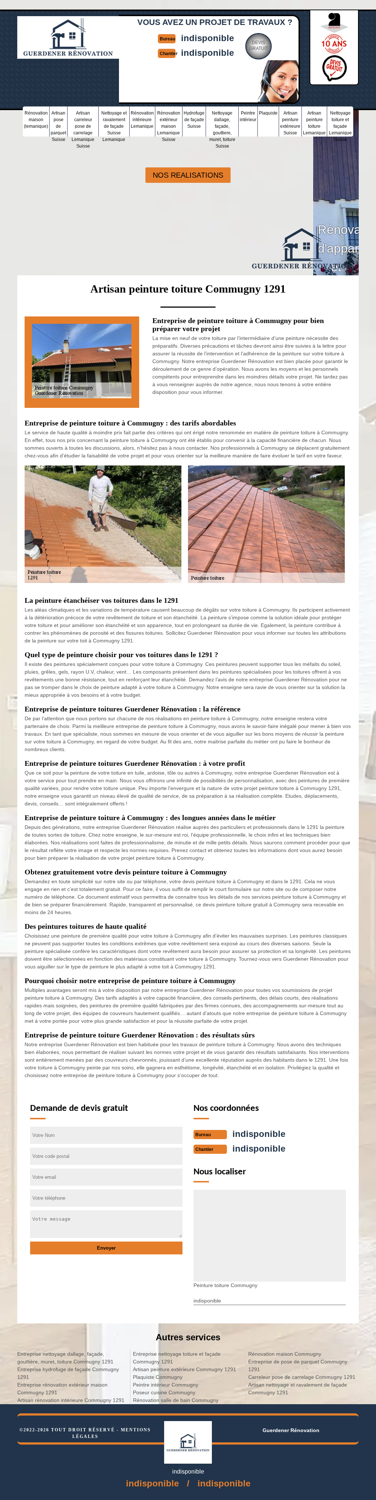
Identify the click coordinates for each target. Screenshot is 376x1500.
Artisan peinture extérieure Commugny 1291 (184, 1369)
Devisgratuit (258, 45)
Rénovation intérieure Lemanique (142, 119)
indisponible (207, 38)
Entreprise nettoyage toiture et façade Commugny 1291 (177, 1358)
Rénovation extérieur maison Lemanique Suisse (168, 123)
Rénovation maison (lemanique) (36, 119)
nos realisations (188, 175)
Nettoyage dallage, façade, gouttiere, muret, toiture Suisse (222, 123)
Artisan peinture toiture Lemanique (314, 122)
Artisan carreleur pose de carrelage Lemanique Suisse (83, 123)
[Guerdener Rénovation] (68, 55)
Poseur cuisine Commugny (164, 1392)
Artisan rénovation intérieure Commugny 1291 (70, 1400)
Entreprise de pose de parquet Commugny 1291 (297, 1365)
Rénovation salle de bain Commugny (175, 1400)
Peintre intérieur (248, 116)
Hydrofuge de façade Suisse (194, 119)
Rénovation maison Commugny (284, 1354)
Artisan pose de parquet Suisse (58, 123)
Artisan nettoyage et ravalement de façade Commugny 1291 (297, 1388)
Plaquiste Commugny (157, 1377)
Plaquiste (268, 113)
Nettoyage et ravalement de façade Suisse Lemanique (114, 123)
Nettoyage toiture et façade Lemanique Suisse (340, 123)
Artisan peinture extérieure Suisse (290, 122)
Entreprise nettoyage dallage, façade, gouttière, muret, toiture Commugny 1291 (65, 1358)
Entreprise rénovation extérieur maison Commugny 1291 (62, 1388)
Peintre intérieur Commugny (165, 1385)
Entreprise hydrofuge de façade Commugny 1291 (68, 1373)
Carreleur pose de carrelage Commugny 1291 (301, 1377)
